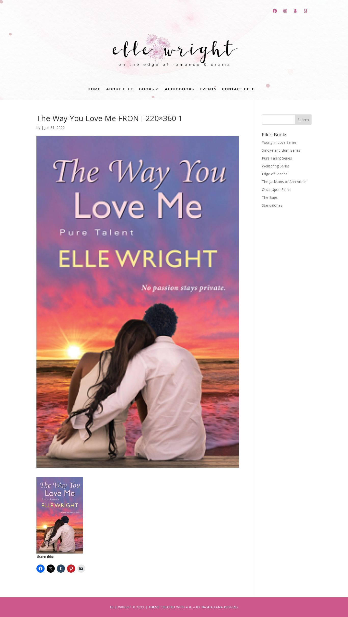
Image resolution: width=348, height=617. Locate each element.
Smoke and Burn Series (281, 150)
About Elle (119, 89)
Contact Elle (238, 89)
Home (94, 89)
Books (146, 89)
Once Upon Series (276, 189)
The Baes (270, 197)
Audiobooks (179, 89)
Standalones (272, 205)
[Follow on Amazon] (295, 11)
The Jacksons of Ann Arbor (284, 181)
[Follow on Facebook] (275, 11)
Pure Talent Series (277, 158)
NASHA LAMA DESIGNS (220, 607)
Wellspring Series (276, 166)
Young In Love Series (279, 142)
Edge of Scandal (275, 174)
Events (208, 89)
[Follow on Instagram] (285, 11)
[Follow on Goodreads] (305, 11)
